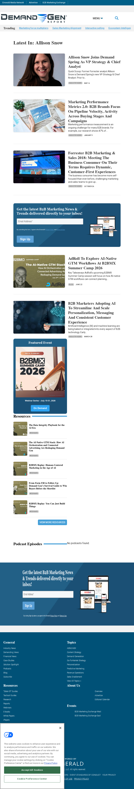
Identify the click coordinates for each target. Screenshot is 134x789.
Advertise (33, 3)
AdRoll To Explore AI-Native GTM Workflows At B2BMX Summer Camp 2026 (92, 263)
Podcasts (7, 669)
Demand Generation (75, 656)
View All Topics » (74, 681)
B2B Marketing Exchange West (88, 712)
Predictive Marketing (75, 669)
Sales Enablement (74, 677)
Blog (71, 284)
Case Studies (8, 661)
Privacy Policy (50, 763)
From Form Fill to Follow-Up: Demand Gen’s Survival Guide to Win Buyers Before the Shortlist (48, 485)
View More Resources (52, 522)
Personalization (73, 665)
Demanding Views (11, 652)
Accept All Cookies (32, 770)
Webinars (34, 433)
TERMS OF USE (65, 779)
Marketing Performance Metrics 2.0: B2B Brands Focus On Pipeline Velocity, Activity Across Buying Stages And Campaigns (94, 111)
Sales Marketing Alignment (66, 28)
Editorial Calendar (102, 700)
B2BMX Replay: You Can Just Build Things (47, 505)
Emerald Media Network (13, 3)
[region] (32, 756)
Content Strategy (74, 652)
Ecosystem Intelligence (121, 28)
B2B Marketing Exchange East (88, 716)
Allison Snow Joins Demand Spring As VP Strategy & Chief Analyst (94, 61)
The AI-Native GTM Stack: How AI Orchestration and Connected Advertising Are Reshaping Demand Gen (47, 446)
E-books (6, 712)
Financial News (10, 656)
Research (7, 700)
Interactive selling (94, 28)
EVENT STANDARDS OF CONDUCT (85, 775)
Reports (6, 704)
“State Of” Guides (10, 691)
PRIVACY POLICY (81, 779)
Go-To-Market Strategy (76, 661)
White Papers (9, 716)
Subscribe (7, 677)
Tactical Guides (10, 695)
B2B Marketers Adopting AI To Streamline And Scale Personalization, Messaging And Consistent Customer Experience (92, 312)
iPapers (6, 720)
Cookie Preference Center (32, 779)
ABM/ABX (71, 648)
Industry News (75, 83)
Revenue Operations (75, 673)
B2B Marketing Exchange (54, 3)
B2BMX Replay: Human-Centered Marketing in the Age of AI (46, 466)
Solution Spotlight (11, 665)
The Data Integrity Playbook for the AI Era (47, 426)
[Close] (60, 728)
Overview (98, 691)
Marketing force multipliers (33, 28)
